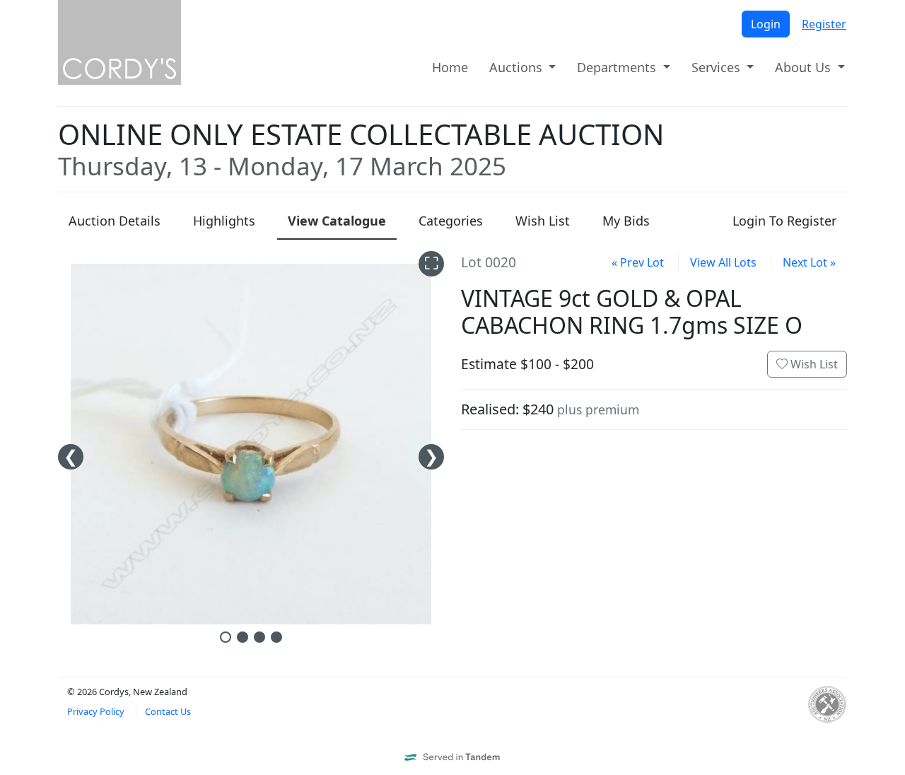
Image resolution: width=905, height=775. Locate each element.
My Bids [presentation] (626, 220)
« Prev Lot (638, 262)
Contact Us (168, 711)
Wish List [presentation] (542, 220)
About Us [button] (804, 67)
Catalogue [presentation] (337, 220)
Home (450, 67)
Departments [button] (618, 67)
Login (766, 24)
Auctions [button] (517, 67)
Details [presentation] (114, 220)
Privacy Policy (95, 711)
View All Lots (723, 262)
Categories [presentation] (451, 220)
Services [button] (717, 67)
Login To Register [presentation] (784, 220)
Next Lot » (809, 262)
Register (824, 24)
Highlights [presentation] (224, 220)
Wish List (813, 364)
